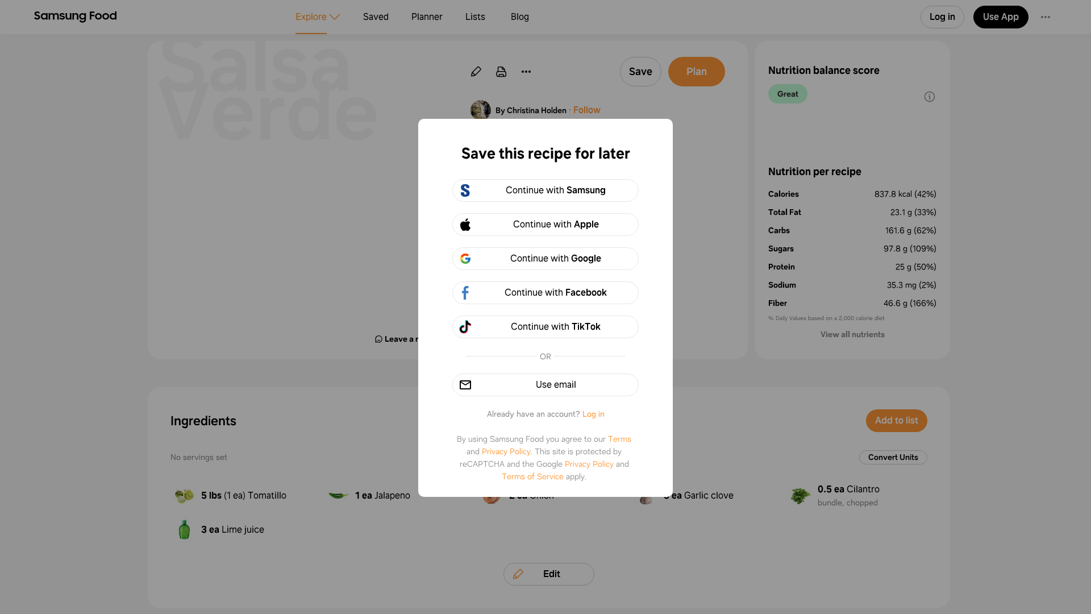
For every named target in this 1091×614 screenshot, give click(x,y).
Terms (619, 439)
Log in (593, 414)
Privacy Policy (506, 451)
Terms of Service (533, 476)
